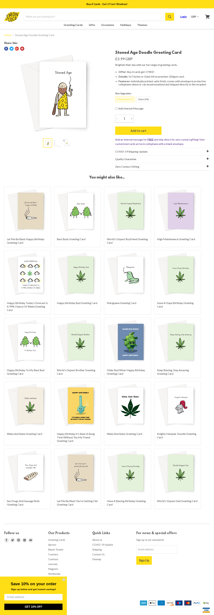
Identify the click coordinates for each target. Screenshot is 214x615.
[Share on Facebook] (6, 49)
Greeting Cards (73, 24)
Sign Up (144, 560)
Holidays (126, 24)
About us (97, 539)
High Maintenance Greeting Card (176, 239)
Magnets (53, 568)
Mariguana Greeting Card (121, 302)
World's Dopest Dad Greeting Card (177, 501)
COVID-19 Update (102, 544)
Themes (142, 24)
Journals (53, 564)
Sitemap (96, 559)
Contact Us (98, 554)
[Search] (169, 17)
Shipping (97, 549)
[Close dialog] (64, 579)
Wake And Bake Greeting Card (24, 433)
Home (7, 35)
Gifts (92, 24)
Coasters (53, 554)
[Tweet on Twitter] (12, 49)
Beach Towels (55, 549)
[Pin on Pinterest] (22, 49)
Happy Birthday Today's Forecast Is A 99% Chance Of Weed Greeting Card (27, 306)
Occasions (108, 24)
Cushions (53, 559)
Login (183, 16)
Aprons (52, 544)
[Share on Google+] (17, 49)
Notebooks (54, 573)
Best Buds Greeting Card (71, 239)
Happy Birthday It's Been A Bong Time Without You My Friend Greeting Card (76, 437)
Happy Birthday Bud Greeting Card (77, 302)
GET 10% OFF (33, 606)
